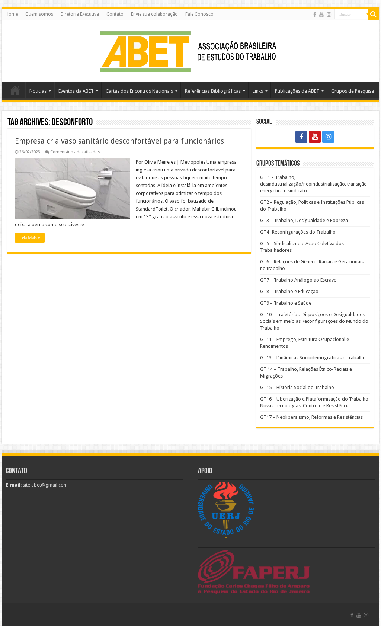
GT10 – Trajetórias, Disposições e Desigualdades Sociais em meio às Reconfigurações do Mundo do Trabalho (314, 321)
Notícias (38, 91)
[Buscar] (373, 14)
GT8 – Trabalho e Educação (289, 291)
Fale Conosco (199, 14)
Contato (115, 14)
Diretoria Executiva (80, 14)
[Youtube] (321, 14)
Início (15, 90)
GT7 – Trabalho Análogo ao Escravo (298, 280)
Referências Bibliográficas (213, 91)
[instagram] (329, 14)
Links (258, 91)
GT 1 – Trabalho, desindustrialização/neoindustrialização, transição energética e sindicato (313, 183)
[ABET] (190, 50)
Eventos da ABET (76, 91)
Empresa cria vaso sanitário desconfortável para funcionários (119, 141)
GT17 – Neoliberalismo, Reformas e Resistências (311, 417)
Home (12, 14)
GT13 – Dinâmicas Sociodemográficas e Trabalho (313, 357)
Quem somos (39, 14)
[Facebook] (315, 14)
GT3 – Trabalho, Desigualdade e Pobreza (304, 220)
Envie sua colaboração (154, 14)
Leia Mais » (29, 237)
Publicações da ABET (297, 91)
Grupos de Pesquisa (352, 91)
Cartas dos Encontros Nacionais (139, 91)
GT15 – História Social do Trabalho (297, 387)
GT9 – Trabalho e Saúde (285, 303)
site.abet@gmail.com (45, 485)
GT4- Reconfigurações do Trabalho (298, 232)
